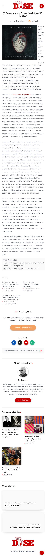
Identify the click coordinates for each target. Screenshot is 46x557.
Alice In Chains (15, 318)
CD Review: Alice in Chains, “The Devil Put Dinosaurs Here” (10, 284)
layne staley (20, 320)
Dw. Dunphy (26, 318)
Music (29, 312)
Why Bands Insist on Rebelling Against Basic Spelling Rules (33, 439)
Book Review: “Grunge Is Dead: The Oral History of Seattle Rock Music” (11, 297)
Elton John (35, 318)
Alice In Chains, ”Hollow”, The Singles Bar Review (31, 284)
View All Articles (23, 400)
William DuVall (31, 320)
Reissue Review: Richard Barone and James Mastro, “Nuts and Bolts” (11, 432)
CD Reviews (21, 312)
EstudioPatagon (30, 551)
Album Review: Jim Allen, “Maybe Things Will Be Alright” (11, 470)
